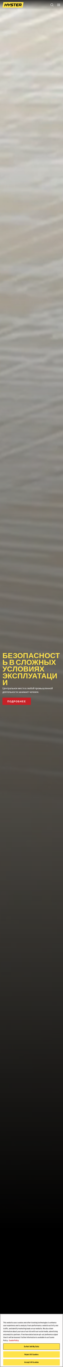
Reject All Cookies (31, 1354)
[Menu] (59, 5)
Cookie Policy (14, 1340)
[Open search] (52, 5)
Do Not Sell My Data (31, 1346)
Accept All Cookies (31, 1362)
